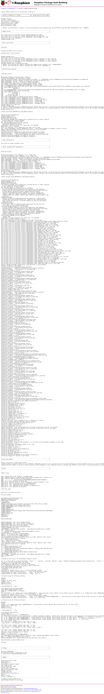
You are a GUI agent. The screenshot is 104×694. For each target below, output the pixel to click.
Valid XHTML (3, 692)
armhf (21, 8)
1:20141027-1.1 (12, 8)
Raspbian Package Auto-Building (50, 3)
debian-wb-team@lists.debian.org (32, 689)
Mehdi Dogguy (12, 687)
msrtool (3, 8)
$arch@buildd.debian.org (30, 688)
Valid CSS (7, 692)
